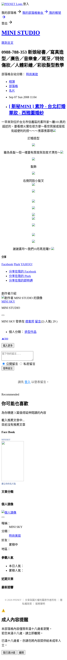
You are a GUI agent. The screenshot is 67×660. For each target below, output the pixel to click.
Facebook (7, 264)
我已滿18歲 (9, 652)
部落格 (13, 86)
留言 (38, 321)
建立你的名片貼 (8, 484)
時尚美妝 (32, 74)
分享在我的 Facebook (22, 271)
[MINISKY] (12, 480)
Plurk (17, 264)
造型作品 (30, 331)
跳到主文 (7, 42)
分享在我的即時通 (21, 280)
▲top (4, 338)
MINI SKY (8, 301)
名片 (12, 90)
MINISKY (5, 440)
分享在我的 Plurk (20, 276)
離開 (21, 652)
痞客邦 (29, 321)
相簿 (12, 81)
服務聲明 (40, 603)
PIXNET (17, 600)
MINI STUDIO (20, 32)
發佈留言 (8, 368)
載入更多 (8, 345)
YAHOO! (26, 264)
